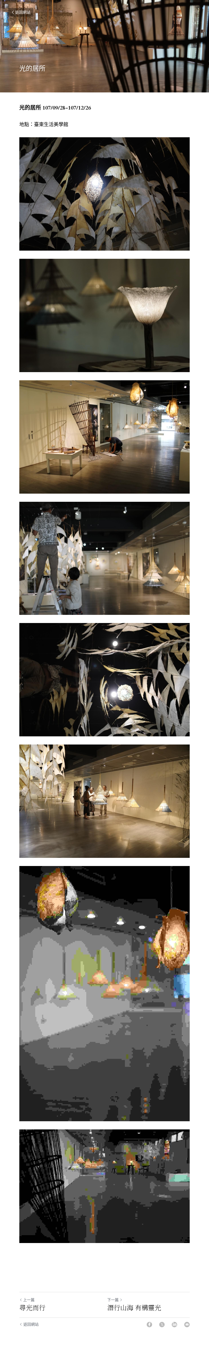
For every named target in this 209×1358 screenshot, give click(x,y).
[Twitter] (162, 1324)
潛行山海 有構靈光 (134, 1307)
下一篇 (113, 1299)
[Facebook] (149, 1324)
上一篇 (29, 1299)
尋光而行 (34, 1307)
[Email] (187, 1324)
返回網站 (22, 12)
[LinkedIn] (174, 1324)
